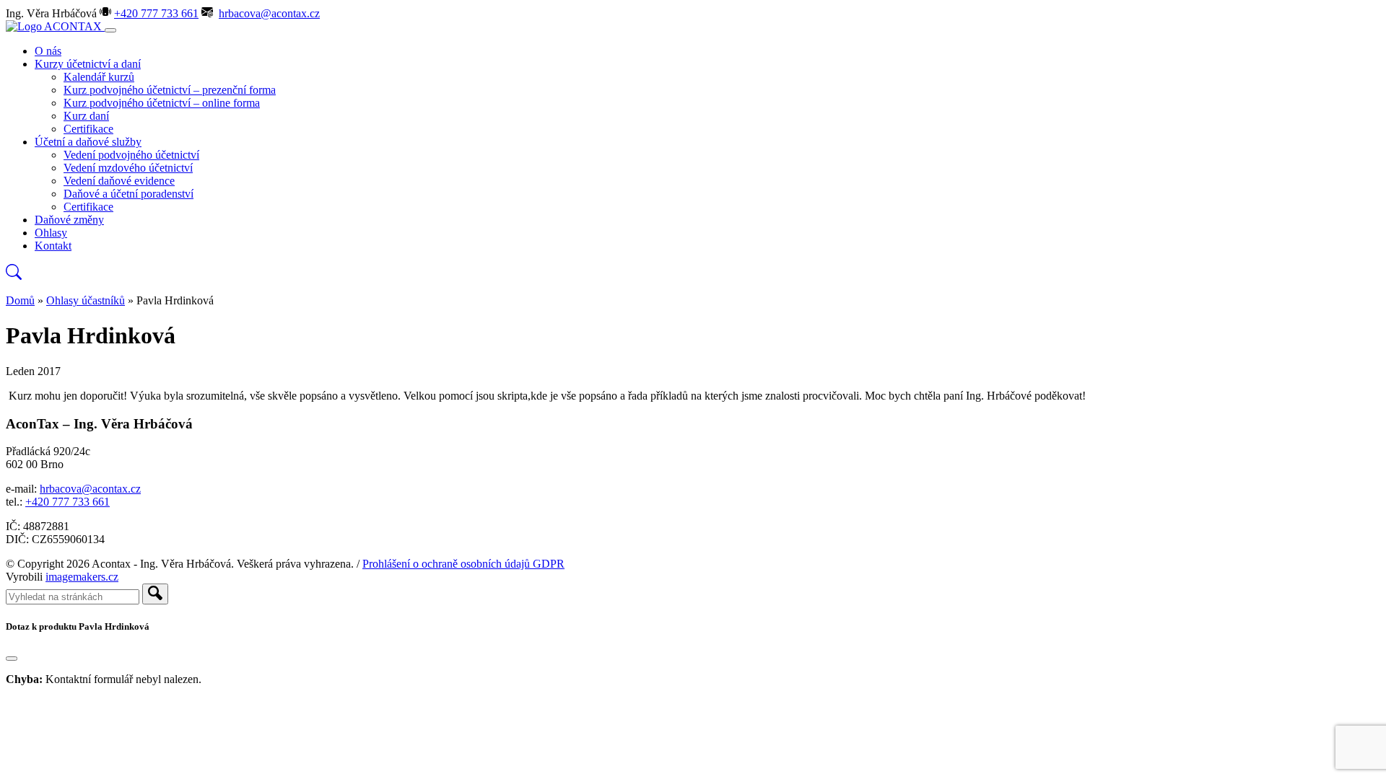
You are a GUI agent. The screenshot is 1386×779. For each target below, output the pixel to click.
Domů (20, 300)
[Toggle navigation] (110, 30)
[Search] (155, 594)
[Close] (11, 658)
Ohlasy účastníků (85, 300)
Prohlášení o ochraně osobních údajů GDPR (463, 564)
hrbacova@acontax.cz (269, 13)
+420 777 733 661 (156, 13)
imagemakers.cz (81, 577)
